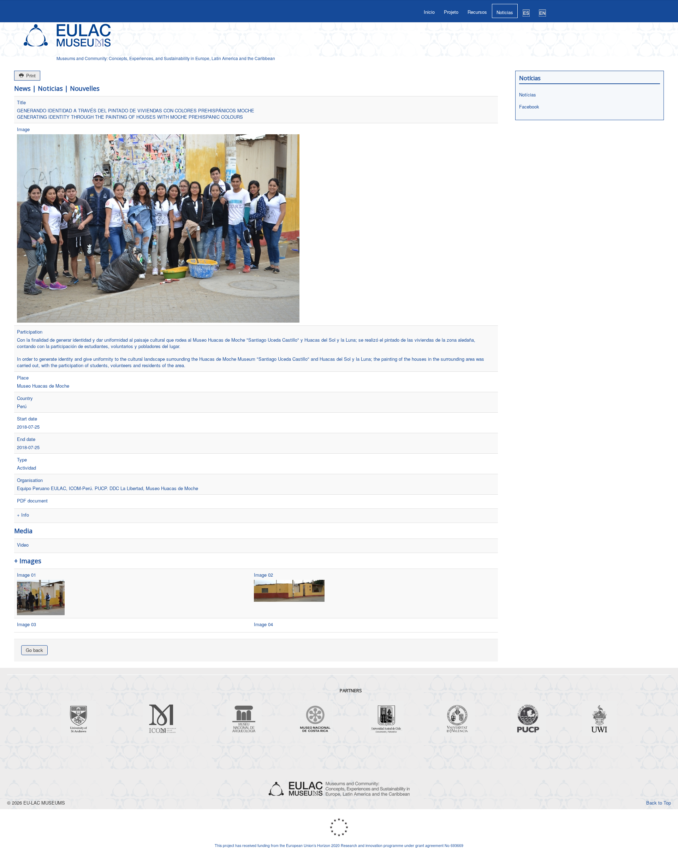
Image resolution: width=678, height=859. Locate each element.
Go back (34, 650)
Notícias (527, 94)
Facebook (529, 106)
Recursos (477, 11)
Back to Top (658, 802)
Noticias (504, 12)
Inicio (429, 11)
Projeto (451, 11)
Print (30, 75)
